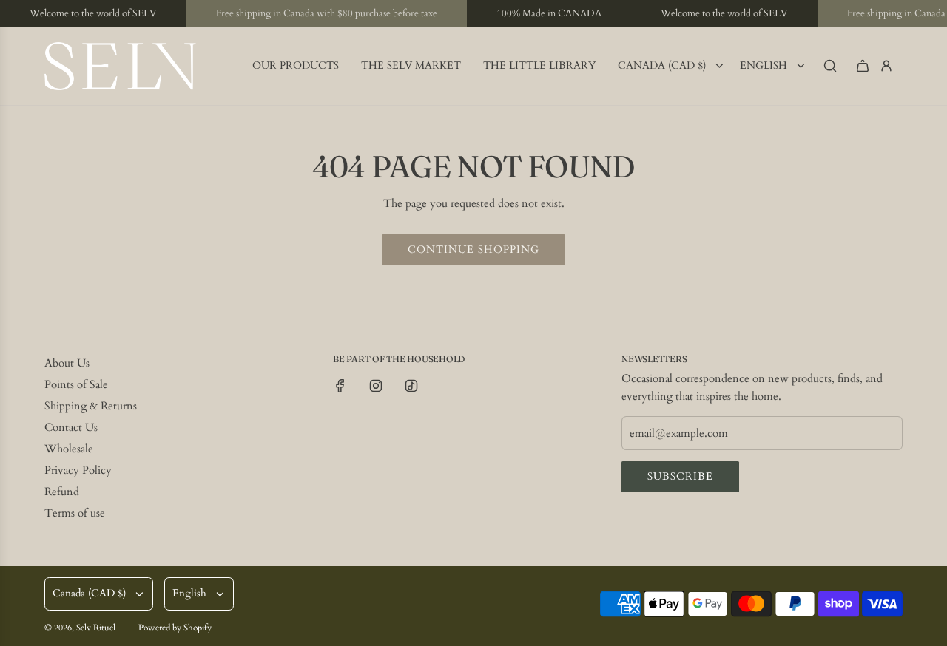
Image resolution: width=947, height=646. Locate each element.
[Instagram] (376, 386)
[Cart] (862, 66)
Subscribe (680, 476)
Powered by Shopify (175, 627)
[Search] (830, 66)
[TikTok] (411, 386)
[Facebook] (340, 386)
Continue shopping (473, 249)
